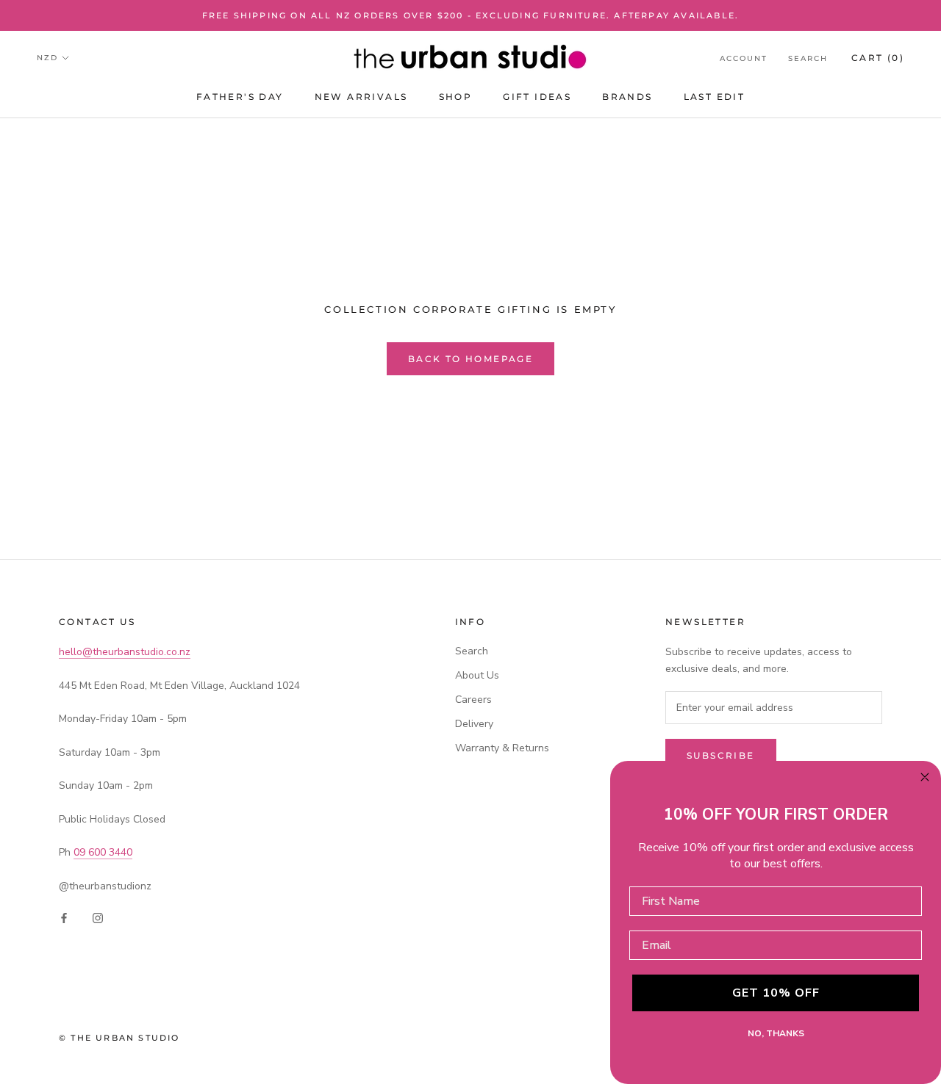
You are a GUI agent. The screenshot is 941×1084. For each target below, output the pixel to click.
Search (808, 58)
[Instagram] (98, 917)
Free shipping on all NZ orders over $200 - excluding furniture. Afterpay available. (471, 15)
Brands (627, 96)
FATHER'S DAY (240, 96)
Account (744, 58)
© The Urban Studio (119, 1038)
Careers (473, 700)
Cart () (877, 57)
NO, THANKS (776, 1033)
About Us (477, 675)
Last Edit (714, 96)
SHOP (456, 96)
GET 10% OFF (776, 993)
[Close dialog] (925, 777)
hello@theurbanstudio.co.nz (124, 652)
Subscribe (721, 755)
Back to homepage (470, 358)
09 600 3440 (103, 852)
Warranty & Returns (502, 748)
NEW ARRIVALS (361, 96)
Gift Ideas (537, 96)
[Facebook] (64, 917)
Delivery (474, 724)
